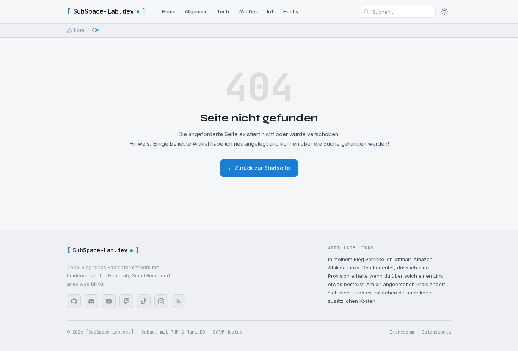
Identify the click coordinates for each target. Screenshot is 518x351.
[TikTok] (144, 301)
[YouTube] (109, 301)
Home (169, 11)
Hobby (290, 11)
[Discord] (91, 301)
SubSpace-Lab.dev (106, 11)
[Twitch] (126, 301)
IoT (270, 11)
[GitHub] (74, 301)
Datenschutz (436, 332)
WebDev (248, 11)
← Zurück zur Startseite (259, 168)
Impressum (402, 332)
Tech (223, 11)
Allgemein (196, 11)
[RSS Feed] (178, 301)
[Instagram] (161, 301)
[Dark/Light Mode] (444, 11)
